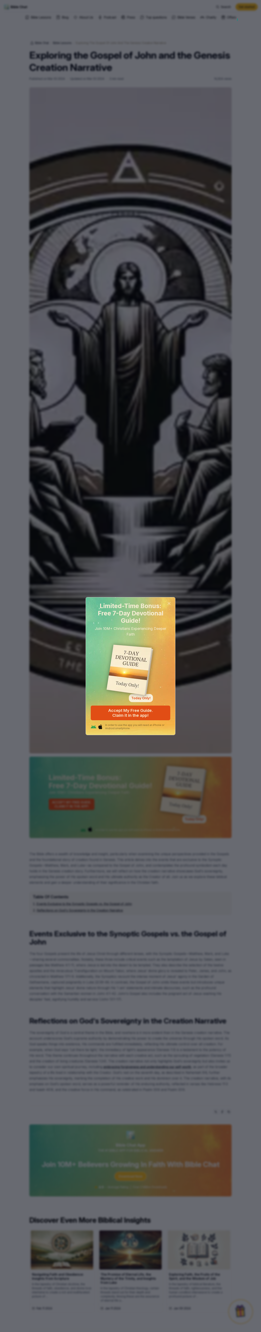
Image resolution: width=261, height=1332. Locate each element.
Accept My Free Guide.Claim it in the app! (130, 713)
